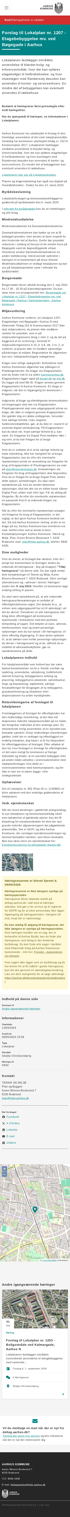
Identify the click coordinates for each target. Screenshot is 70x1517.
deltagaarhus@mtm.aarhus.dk (28, 1484)
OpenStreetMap (49, 1260)
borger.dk (46, 378)
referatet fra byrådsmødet (20, 208)
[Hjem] (51, 7)
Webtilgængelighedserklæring (19, 1505)
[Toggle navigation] (6, 8)
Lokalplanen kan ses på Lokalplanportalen (29, 175)
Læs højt (44, 1505)
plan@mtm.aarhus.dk (35, 541)
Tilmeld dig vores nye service (21, 1436)
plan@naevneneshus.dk (21, 469)
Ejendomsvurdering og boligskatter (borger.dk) (31, 845)
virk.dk (60, 378)
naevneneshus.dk (52, 374)
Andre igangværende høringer (21, 1008)
